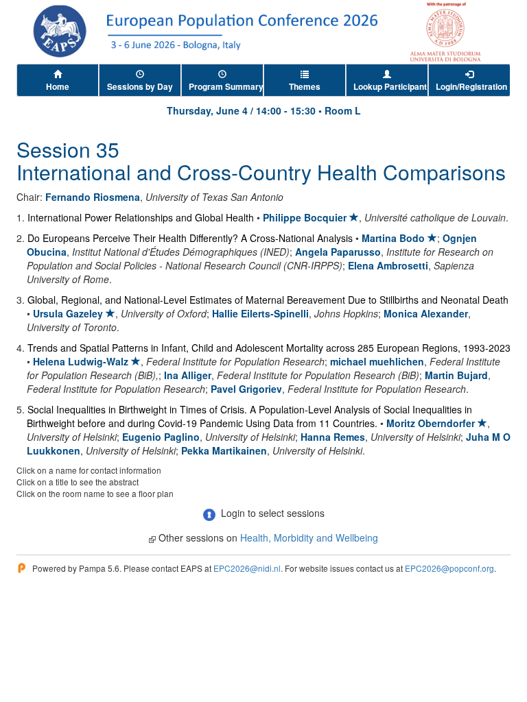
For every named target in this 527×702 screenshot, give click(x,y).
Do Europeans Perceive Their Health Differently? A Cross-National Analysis (190, 238)
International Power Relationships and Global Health (140, 217)
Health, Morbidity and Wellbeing (309, 537)
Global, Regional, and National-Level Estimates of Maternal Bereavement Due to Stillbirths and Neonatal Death (267, 299)
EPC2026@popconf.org (449, 568)
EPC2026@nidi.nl (247, 568)
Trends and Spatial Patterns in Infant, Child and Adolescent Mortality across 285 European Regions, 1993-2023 (269, 347)
